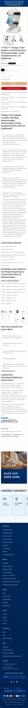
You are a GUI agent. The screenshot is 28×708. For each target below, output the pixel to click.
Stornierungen (20, 704)
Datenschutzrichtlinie (21, 700)
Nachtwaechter (7, 599)
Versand (8, 65)
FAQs (4, 635)
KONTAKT (5, 620)
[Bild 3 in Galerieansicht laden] (21, 39)
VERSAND (5, 617)
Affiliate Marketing (7, 638)
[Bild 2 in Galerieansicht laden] (14, 39)
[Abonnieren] (23, 676)
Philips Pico (5, 563)
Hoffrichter (5, 602)
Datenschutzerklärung (8, 653)
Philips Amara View (7, 566)
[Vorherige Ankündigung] (2, 3)
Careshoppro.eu (8, 698)
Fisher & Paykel (6, 596)
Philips (4, 593)
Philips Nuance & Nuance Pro (10, 584)
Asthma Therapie (7, 536)
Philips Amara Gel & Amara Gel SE (11, 581)
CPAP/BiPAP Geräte (7, 529)
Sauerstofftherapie (8, 542)
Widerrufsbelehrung (8, 650)
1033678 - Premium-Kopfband (10, 280)
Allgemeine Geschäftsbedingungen (12, 656)
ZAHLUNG (5, 614)
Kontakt (14, 704)
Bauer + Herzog (6, 605)
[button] (14, 88)
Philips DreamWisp (7, 569)
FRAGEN (4, 623)
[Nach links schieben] (1, 39)
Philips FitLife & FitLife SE (9, 575)
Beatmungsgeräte (7, 539)
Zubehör (5, 551)
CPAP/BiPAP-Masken (8, 532)
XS (12, 70)
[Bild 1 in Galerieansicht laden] (6, 39)
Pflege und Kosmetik (8, 554)
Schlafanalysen (7, 548)
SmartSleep (6, 545)
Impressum (5, 647)
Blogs (4, 632)
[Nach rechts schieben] (26, 39)
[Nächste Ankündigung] (25, 3)
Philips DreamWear (7, 572)
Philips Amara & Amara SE (9, 578)
